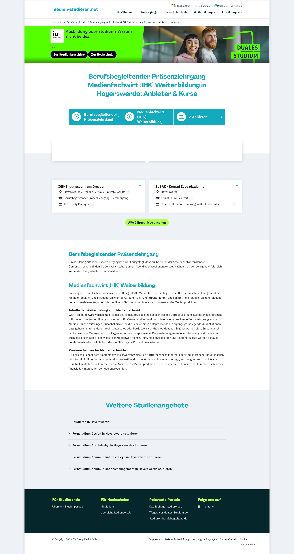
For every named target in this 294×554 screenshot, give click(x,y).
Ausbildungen (231, 12)
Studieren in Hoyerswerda (90, 422)
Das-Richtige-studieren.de (165, 506)
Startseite (57, 22)
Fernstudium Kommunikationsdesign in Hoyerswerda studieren (117, 457)
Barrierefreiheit (228, 539)
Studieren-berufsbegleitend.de (168, 518)
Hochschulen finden (176, 12)
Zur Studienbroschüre (69, 54)
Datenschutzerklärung (177, 539)
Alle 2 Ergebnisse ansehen (147, 222)
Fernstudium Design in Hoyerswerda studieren (105, 433)
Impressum (155, 539)
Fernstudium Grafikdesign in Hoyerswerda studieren (109, 445)
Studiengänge (148, 12)
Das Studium (125, 12)
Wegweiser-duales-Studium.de (168, 512)
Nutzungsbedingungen (204, 539)
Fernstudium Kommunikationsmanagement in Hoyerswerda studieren (122, 469)
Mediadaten (108, 506)
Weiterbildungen (205, 12)
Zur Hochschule (102, 54)
